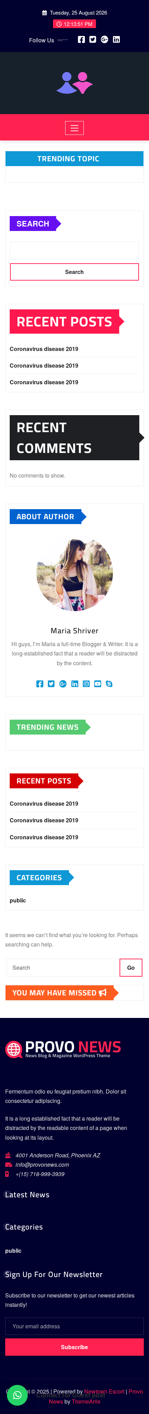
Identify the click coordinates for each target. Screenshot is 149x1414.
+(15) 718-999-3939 (40, 1174)
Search (33, 223)
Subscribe (74, 1347)
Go (131, 967)
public (18, 900)
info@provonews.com (42, 1164)
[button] (17, 1395)
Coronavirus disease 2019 (44, 349)
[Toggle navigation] (74, 128)
